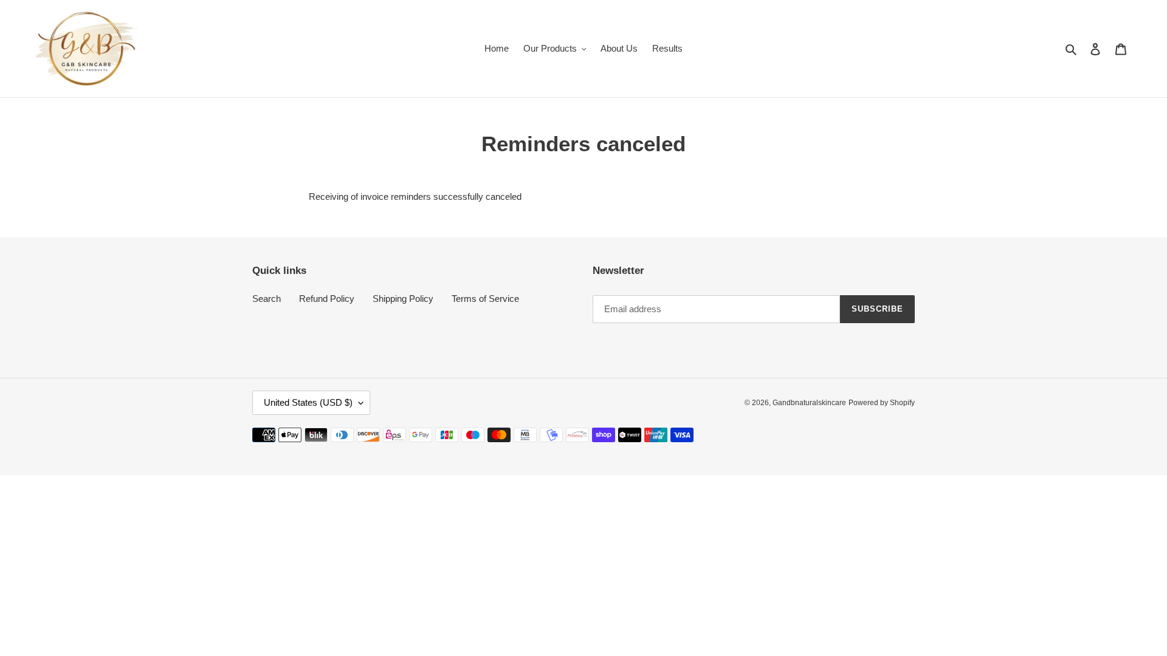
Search (266, 298)
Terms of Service (485, 298)
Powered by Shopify (882, 402)
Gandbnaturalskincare (809, 402)
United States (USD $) (308, 402)
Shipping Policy (403, 298)
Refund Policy (326, 298)
